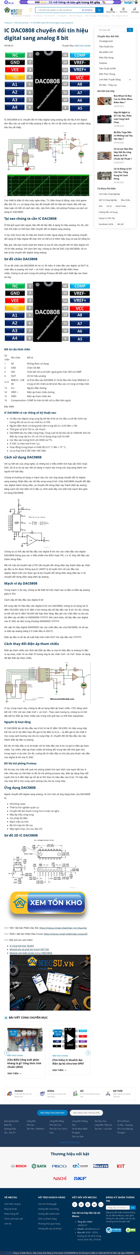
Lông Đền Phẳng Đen (80, 1123)
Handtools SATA (106, 224)
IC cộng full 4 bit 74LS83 (22, 945)
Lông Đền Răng (56, 1121)
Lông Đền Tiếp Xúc (103, 1124)
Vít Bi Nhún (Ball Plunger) (79, 1130)
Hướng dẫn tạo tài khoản (50, 1228)
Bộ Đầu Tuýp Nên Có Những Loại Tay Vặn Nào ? (123, 135)
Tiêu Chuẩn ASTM (107, 68)
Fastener (103, 63)
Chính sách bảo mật (13, 1218)
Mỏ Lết (120, 224)
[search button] (99, 10)
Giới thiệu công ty (12, 1203)
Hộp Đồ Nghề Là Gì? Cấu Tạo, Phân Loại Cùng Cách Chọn (123, 117)
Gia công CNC (62, 16)
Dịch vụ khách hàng (47, 1218)
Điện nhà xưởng (90, 16)
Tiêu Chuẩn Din (106, 47)
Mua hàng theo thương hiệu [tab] (86, 1113)
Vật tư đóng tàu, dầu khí (120, 16)
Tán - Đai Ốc (9, 1132)
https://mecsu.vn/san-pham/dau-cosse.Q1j (66, 934)
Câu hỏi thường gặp (47, 1203)
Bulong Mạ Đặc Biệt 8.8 (11, 1123)
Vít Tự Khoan (123, 1121)
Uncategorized (106, 41)
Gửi (132, 1207)
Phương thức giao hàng (49, 1223)
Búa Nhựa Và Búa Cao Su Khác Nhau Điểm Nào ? (123, 99)
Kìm (100, 206)
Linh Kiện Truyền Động (110, 79)
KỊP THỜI (117, 1090)
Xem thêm (13, 1073)
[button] (88, 1052)
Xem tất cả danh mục (70, 1142)
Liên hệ (7, 1223)
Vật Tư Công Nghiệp (108, 200)
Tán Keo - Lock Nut (103, 1128)
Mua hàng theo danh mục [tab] (52, 1113)
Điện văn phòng (103, 16)
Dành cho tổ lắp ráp (76, 16)
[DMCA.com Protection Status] (131, 1230)
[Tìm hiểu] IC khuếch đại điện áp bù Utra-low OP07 (68, 1061)
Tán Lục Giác (78, 1136)
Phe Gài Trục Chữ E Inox (58, 1130)
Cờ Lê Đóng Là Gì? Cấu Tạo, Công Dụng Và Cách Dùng (123, 173)
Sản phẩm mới (106, 52)
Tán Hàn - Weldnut (35, 1128)
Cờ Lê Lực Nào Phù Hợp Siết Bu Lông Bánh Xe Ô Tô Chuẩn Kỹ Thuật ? (123, 153)
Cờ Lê (109, 206)
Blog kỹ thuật (10, 1208)
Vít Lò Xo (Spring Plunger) (125, 1130)
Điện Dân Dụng (106, 58)
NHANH (19, 1090)
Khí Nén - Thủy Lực (108, 85)
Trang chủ (8, 23)
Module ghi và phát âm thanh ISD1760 (29, 949)
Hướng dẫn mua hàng (48, 1208)
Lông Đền (31, 1121)
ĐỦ (82, 1090)
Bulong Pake (10, 1128)
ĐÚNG (50, 1090)
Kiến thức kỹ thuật (21, 23)
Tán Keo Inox (101, 1121)
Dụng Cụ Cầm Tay (107, 218)
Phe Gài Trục (55, 1124)
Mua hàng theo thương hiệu (22, 16)
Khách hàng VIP (11, 1213)
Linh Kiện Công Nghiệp (109, 194)
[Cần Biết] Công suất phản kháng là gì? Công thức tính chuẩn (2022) (24, 1063)
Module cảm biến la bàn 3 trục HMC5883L (31, 952)
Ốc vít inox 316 (50, 16)
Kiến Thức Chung (83, 46)
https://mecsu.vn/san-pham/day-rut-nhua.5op (63, 928)
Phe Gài (30, 1124)
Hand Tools (121, 206)
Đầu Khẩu (125, 200)
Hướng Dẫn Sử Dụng (108, 212)
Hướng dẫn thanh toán (48, 1213)
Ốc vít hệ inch (38, 16)
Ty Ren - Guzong (125, 1124)
